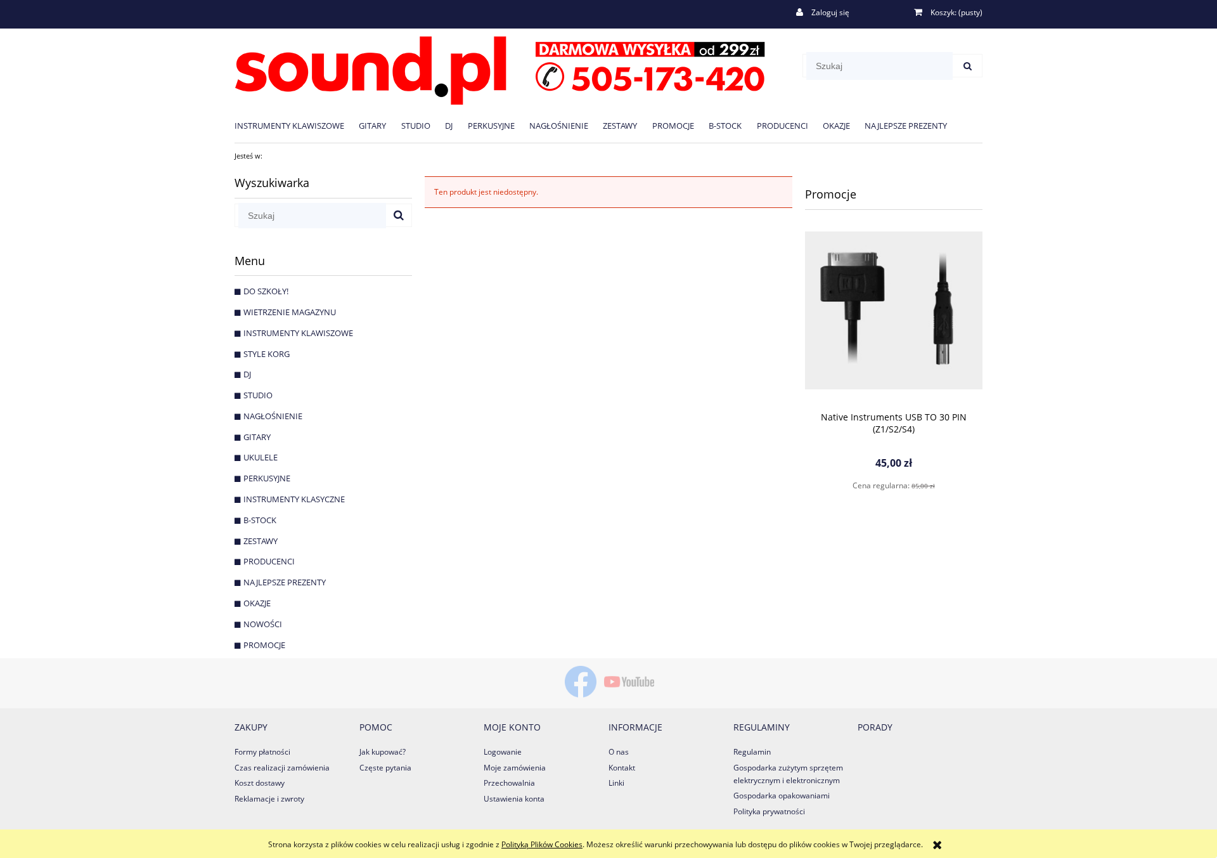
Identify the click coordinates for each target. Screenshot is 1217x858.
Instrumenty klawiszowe (298, 333)
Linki (616, 782)
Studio (258, 395)
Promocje (264, 645)
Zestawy (260, 541)
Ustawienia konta (514, 798)
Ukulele (260, 457)
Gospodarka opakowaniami (781, 795)
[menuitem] (297, 125)
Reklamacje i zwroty (269, 798)
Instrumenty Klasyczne (294, 499)
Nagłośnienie (272, 416)
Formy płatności (262, 751)
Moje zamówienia (515, 767)
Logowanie (503, 751)
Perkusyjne (266, 478)
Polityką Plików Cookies (542, 844)
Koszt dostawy (260, 782)
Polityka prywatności (769, 811)
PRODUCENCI (269, 561)
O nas (618, 751)
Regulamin (752, 751)
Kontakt (621, 767)
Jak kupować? (382, 751)
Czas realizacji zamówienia (282, 767)
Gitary (257, 437)
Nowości (262, 624)
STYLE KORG (266, 354)
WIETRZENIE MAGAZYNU (289, 312)
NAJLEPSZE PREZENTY (284, 582)
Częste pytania (385, 767)
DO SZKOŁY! (265, 291)
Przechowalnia (509, 782)
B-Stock (259, 520)
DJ (247, 374)
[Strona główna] (500, 68)
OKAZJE (257, 603)
